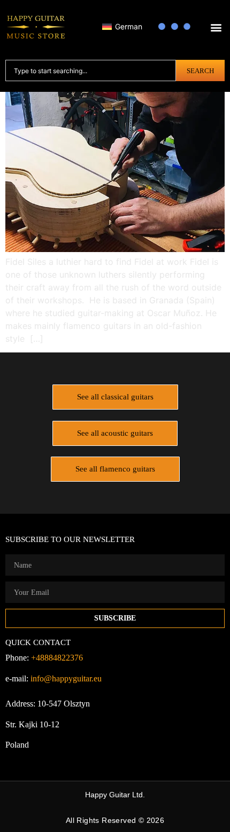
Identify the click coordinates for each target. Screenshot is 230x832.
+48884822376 (57, 657)
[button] (216, 27)
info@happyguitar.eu (66, 678)
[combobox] (90, 70)
